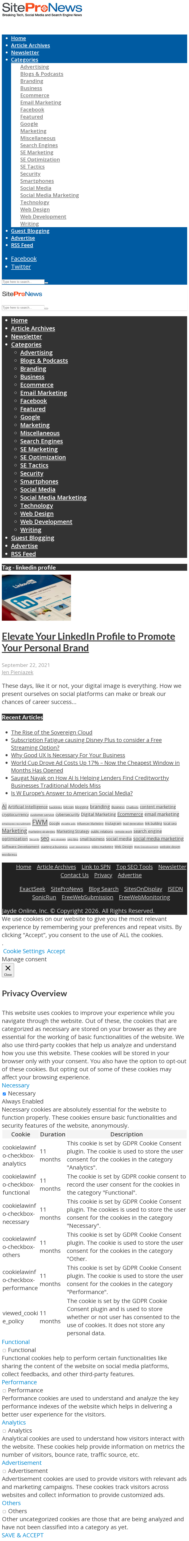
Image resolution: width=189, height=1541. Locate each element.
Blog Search (104, 888)
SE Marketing (36, 152)
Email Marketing (40, 102)
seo (45, 838)
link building (153, 823)
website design (170, 847)
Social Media (35, 187)
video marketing (102, 847)
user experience (79, 847)
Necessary (22, 1093)
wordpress (9, 854)
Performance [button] (19, 1382)
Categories (24, 59)
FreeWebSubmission (87, 897)
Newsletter (25, 52)
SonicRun (44, 897)
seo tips (72, 839)
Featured (31, 116)
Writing (29, 223)
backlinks (55, 807)
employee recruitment (16, 823)
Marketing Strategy (72, 831)
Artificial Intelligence (28, 806)
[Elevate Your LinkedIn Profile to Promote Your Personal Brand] (36, 618)
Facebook (32, 109)
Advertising (34, 66)
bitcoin (68, 807)
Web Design (35, 209)
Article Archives (30, 45)
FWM (40, 822)
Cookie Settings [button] (24, 951)
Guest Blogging (30, 230)
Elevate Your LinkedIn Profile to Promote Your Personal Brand (88, 641)
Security (30, 173)
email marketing (162, 814)
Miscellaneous (38, 138)
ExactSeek (32, 888)
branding (100, 806)
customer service (42, 815)
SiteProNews (67, 888)
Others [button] (11, 1503)
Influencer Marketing (90, 824)
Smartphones (37, 180)
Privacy (103, 875)
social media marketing (158, 838)
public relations (102, 831)
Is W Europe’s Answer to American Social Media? (72, 793)
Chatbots (132, 807)
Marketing (33, 130)
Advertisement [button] (22, 1463)
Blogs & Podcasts (41, 73)
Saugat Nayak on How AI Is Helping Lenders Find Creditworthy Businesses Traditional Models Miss (90, 781)
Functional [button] (16, 1342)
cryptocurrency (15, 814)
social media (119, 838)
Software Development (20, 846)
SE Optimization (40, 159)
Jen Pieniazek (17, 672)
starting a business (54, 847)
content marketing (158, 806)
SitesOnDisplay (143, 888)
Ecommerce (34, 95)
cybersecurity (68, 814)
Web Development (43, 216)
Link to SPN (96, 866)
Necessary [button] (16, 1085)
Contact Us (75, 875)
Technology (34, 202)
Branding (31, 80)
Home (18, 38)
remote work (123, 832)
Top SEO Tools (134, 866)
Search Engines (39, 145)
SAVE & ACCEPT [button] (23, 1535)
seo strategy (58, 839)
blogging (82, 807)
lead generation (133, 824)
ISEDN (175, 888)
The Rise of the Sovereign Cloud (51, 732)
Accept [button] (56, 951)
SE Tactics (32, 166)
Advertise (23, 237)
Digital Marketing (98, 814)
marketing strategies (41, 832)
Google (29, 123)
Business (31, 88)
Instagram (113, 823)
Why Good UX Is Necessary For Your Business (68, 755)
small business (92, 838)
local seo (170, 823)
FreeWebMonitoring (144, 897)
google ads (68, 823)
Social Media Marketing (49, 195)
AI (4, 806)
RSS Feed (22, 245)
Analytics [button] (14, 1422)
